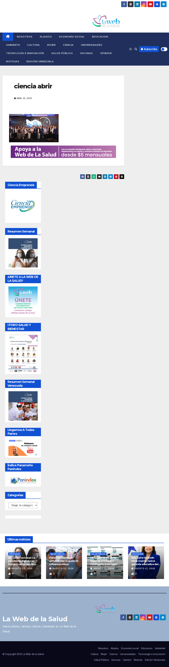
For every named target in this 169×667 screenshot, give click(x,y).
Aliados (46, 36)
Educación (137, 554)
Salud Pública (62, 53)
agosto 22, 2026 (63, 568)
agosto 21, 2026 (103, 568)
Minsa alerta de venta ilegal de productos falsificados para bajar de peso (104, 562)
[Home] (7, 37)
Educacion (100, 36)
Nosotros (25, 36)
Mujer (51, 44)
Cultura (33, 44)
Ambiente (13, 44)
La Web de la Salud (35, 619)
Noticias (12, 61)
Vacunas (86, 53)
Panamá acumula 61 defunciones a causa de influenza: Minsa (63, 561)
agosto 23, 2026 (22, 568)
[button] (136, 49)
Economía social (72, 36)
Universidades (91, 44)
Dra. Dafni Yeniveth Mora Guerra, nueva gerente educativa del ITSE (144, 562)
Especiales (14, 554)
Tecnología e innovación (25, 53)
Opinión (106, 53)
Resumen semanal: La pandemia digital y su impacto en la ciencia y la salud (22, 562)
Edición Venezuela (40, 61)
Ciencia (68, 44)
